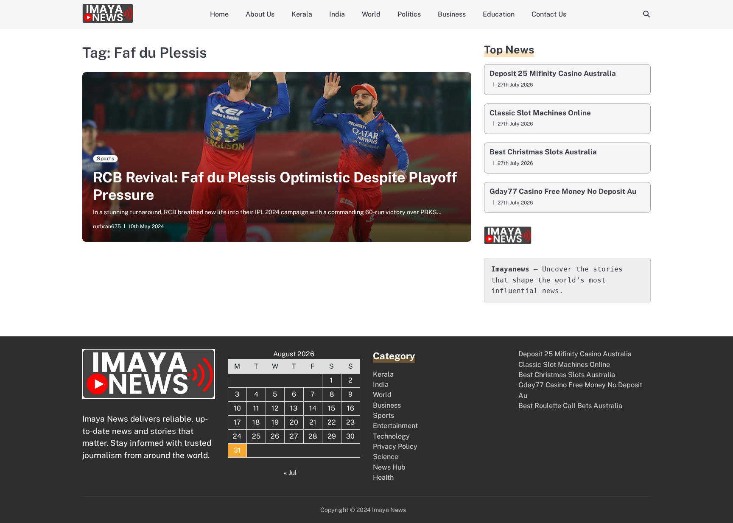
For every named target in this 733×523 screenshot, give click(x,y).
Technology (391, 436)
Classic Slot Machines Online (540, 113)
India (337, 14)
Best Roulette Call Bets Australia (570, 406)
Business (452, 14)
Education (499, 14)
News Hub (389, 467)
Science (385, 457)
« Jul (290, 473)
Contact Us (549, 14)
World (371, 14)
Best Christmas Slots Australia (543, 152)
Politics (409, 14)
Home (219, 14)
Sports (105, 158)
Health (383, 477)
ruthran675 (107, 226)
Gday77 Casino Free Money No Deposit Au (563, 191)
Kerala (301, 14)
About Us (260, 14)
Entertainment (395, 426)
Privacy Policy (395, 446)
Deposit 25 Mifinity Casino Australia (553, 74)
